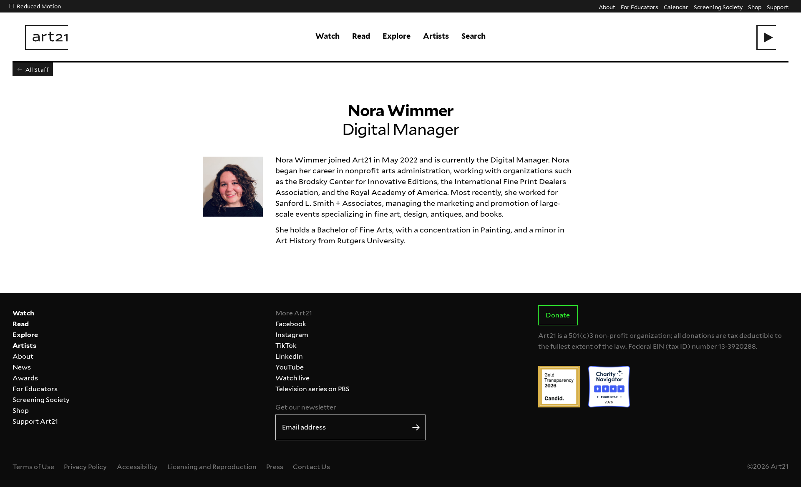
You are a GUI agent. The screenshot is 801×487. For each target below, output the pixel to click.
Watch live (292, 378)
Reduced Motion (39, 6)
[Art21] (46, 37)
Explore (397, 36)
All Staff (36, 69)
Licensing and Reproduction (212, 467)
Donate (558, 315)
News (22, 367)
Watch (327, 36)
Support (777, 7)
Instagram (291, 335)
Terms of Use (33, 467)
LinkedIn (289, 356)
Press (274, 467)
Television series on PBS (312, 389)
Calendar (676, 7)
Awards (25, 378)
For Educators (639, 7)
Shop (754, 7)
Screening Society (718, 7)
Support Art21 (35, 421)
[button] (766, 37)
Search (473, 36)
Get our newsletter (305, 407)
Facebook (290, 324)
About (607, 7)
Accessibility (137, 467)
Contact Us (311, 467)
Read (361, 36)
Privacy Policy (85, 467)
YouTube (289, 367)
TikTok (286, 346)
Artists (436, 36)
